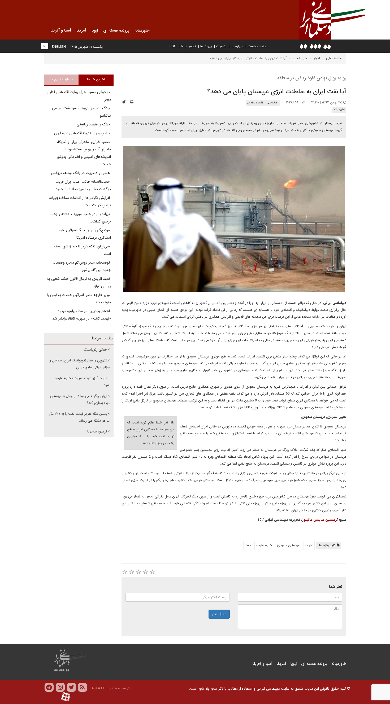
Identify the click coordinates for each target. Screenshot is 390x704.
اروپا (293, 664)
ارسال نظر (219, 614)
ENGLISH (59, 47)
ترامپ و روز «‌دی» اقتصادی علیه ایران (82, 133)
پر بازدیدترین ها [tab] (61, 79)
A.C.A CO (99, 688)
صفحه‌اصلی (334, 58)
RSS (173, 46)
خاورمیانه (339, 110)
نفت (248, 545)
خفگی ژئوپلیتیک (95, 349)
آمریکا (281, 664)
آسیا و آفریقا (262, 664)
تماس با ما (188, 46)
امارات (309, 545)
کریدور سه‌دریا (97, 431)
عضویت (221, 46)
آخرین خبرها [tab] (96, 79)
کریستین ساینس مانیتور (320, 520)
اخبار (317, 58)
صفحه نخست (257, 46)
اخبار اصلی (300, 58)
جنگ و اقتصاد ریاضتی (94, 124)
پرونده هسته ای (314, 664)
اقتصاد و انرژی (255, 103)
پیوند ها (206, 46)
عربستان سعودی (288, 545)
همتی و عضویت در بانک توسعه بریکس (81, 173)
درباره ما (237, 46)
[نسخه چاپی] (132, 102)
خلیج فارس (264, 545)
